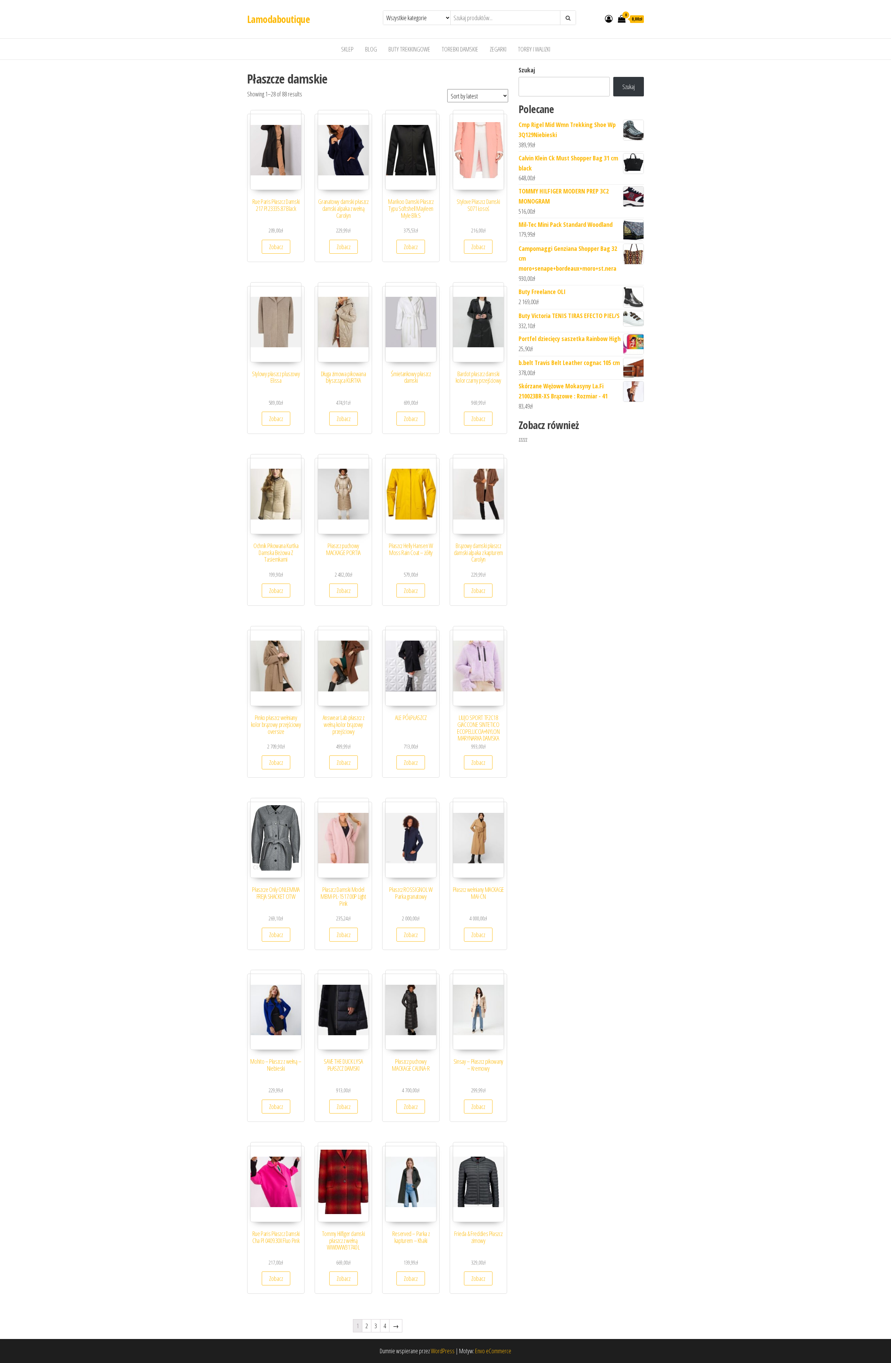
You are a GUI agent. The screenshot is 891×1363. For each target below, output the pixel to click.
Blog (371, 49)
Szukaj (527, 70)
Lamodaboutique (278, 19)
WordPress (443, 1351)
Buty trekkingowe (409, 49)
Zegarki (498, 49)
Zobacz (276, 247)
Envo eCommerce (493, 1351)
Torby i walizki (534, 49)
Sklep (347, 49)
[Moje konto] (609, 18)
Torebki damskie (460, 49)
